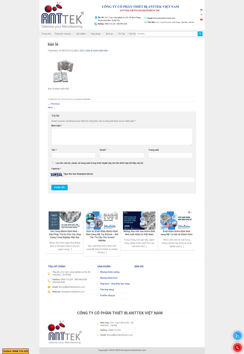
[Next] (188, 225)
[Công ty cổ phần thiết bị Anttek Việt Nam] (63, 15)
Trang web (153, 150)
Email (103, 150)
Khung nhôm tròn (108, 278)
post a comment (83, 99)
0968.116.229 (20, 351)
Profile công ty (107, 295)
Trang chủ (46, 34)
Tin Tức (121, 34)
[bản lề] (63, 71)
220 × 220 (79, 50)
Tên (54, 150)
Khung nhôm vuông (109, 272)
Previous (54, 103)
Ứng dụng (95, 34)
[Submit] (200, 33)
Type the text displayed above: (78, 174)
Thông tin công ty (63, 34)
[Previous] (52, 225)
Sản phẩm (81, 34)
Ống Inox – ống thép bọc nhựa (115, 284)
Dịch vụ (109, 34)
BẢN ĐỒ (138, 266)
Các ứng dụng (107, 289)
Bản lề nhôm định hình (97, 50)
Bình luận (56, 125)
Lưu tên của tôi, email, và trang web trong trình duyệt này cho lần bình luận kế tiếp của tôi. (100, 163)
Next (51, 107)
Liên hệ (132, 34)
